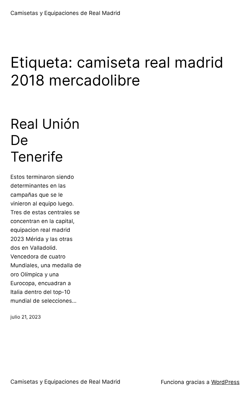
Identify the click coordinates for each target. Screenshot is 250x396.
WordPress (225, 382)
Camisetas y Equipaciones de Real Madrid (65, 13)
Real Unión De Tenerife (45, 140)
